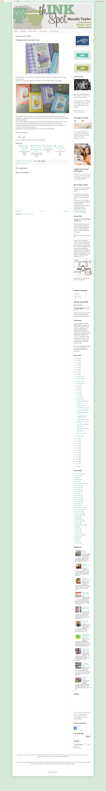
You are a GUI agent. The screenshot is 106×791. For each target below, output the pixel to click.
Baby (76, 477)
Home (16, 31)
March (78, 396)
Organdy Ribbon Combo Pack (48, 149)
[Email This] (38, 161)
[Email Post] (35, 161)
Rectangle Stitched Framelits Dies (60, 152)
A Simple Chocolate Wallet (86, 578)
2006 (77, 466)
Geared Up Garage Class (82, 410)
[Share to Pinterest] (44, 161)
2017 (77, 441)
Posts (77, 294)
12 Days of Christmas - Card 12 (86, 565)
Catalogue (82, 174)
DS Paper (77, 491)
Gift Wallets (78, 501)
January (79, 436)
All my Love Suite (81, 433)
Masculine (77, 505)
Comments (78, 296)
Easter (76, 493)
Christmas (77, 487)
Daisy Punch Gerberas (85, 622)
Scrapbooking (78, 519)
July (78, 387)
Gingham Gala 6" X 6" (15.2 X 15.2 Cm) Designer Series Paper (36, 154)
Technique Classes (79, 525)
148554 (36, 155)
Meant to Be (79, 403)
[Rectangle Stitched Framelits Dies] (60, 149)
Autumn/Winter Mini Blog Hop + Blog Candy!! (86, 636)
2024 (77, 363)
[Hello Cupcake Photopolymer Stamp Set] (24, 149)
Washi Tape (78, 533)
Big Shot (77, 479)
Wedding (77, 537)
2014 (77, 448)
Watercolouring (78, 535)
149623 (48, 150)
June (78, 390)
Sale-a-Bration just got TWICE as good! (82, 416)
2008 (77, 461)
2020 (77, 372)
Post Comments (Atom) (27, 214)
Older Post (66, 211)
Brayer (76, 481)
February (79, 399)
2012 (77, 452)
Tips (76, 527)
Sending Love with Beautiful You (85, 608)
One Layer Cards (79, 509)
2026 (77, 358)
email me (81, 256)
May (78, 392)
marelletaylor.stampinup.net (80, 138)
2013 (77, 450)
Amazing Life (80, 431)
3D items (77, 475)
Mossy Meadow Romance (83, 424)
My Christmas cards (80, 507)
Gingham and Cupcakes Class (82, 412)
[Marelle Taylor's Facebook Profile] (75, 729)
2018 (77, 439)
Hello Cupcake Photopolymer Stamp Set (24, 152)
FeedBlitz (76, 310)
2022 (77, 367)
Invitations (77, 503)
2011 (77, 454)
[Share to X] (41, 161)
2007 (77, 463)
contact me (76, 336)
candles (77, 538)
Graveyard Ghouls (84, 678)
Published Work (79, 515)
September (79, 383)
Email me (18, 140)
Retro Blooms (80, 426)
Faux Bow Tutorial (84, 551)
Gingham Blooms (81, 405)
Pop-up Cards (78, 511)
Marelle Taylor (77, 726)
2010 (77, 457)
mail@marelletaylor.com (79, 112)
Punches (77, 517)
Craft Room (78, 489)
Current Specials (54, 31)
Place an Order (33, 31)
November (79, 378)
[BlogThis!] (39, 161)
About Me (23, 31)
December (79, 376)
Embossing (77, 495)
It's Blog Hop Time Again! (83, 422)
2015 (77, 445)
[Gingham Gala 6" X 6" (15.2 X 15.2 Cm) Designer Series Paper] (36, 151)
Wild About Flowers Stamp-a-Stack (86, 664)
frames (76, 540)
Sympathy (77, 523)
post (21, 163)
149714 (24, 153)
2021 (77, 370)
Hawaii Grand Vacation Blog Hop (85, 594)
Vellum (77, 531)
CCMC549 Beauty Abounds (83, 408)
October (79, 381)
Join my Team (43, 31)
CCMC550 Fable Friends (82, 401)
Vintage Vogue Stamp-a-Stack (85, 649)
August (79, 385)
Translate (79, 748)
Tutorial (77, 529)
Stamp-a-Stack (25, 163)
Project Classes (78, 513)
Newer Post (18, 211)
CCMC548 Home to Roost (83, 419)
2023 (77, 365)
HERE (37, 140)
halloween (77, 542)
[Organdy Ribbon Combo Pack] (48, 147)
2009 (77, 459)
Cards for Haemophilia (80, 483)
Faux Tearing (78, 499)
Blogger (56, 772)
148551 (60, 153)
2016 (77, 443)
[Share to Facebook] (43, 161)
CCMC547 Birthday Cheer (83, 428)
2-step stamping (79, 473)
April (78, 394)
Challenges (77, 485)
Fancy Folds (78, 497)
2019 (77, 374)
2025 (77, 361)
